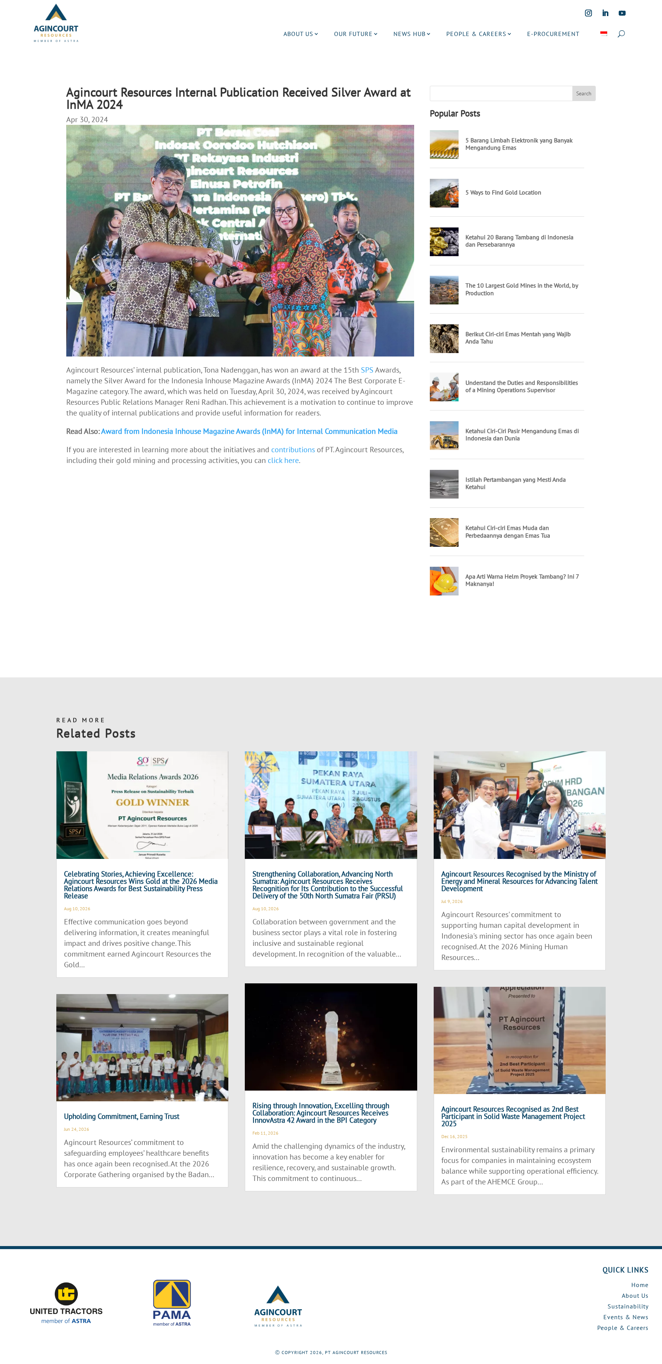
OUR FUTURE (353, 34)
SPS (367, 370)
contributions (293, 450)
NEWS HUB (409, 34)
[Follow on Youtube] (622, 13)
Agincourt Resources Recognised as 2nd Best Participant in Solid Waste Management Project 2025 (513, 1116)
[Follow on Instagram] (588, 13)
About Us (635, 1295)
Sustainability (628, 1306)
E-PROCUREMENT (553, 34)
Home (640, 1285)
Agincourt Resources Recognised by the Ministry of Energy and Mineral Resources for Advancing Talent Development (519, 881)
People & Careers (623, 1327)
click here (283, 460)
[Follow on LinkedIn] (605, 13)
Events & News (626, 1317)
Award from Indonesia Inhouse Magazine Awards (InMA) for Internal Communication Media (249, 431)
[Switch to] (603, 33)
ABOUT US (298, 34)
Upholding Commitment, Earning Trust (121, 1116)
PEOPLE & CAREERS (476, 34)
